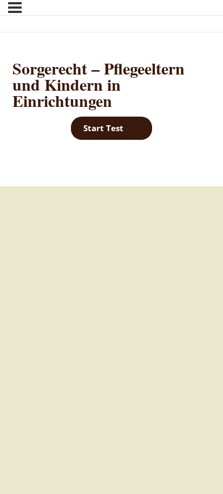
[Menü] (15, 7)
